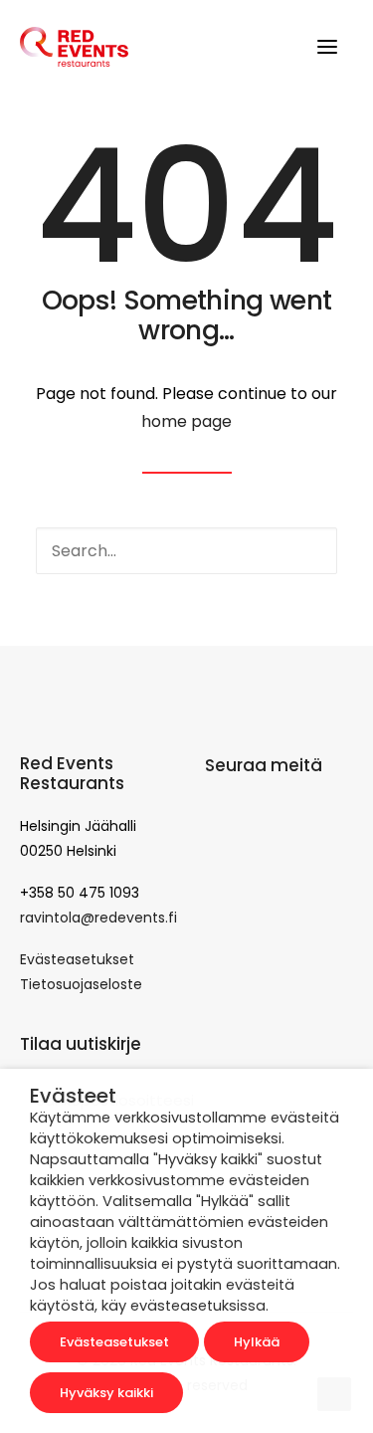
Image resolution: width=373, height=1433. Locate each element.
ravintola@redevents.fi (98, 917)
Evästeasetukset (77, 959)
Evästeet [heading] (73, 1096)
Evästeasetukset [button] (114, 1341)
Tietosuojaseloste (81, 984)
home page (186, 421)
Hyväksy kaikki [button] (106, 1392)
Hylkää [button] (257, 1341)
